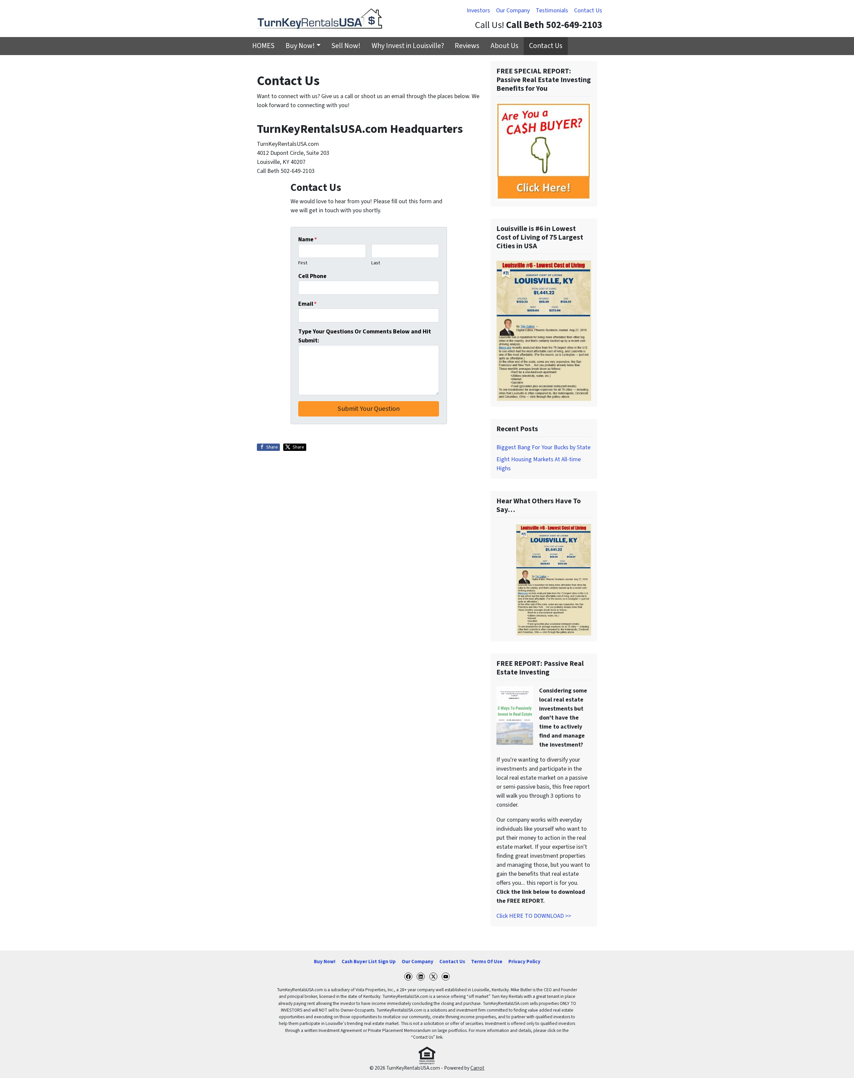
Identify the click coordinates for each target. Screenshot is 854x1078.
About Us (504, 46)
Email (307, 304)
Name (307, 239)
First (302, 262)
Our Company (513, 10)
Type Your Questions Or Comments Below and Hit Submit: (364, 336)
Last (375, 262)
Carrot (477, 1068)
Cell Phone (312, 276)
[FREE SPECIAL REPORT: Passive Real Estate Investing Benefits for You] (543, 151)
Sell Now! (346, 46)
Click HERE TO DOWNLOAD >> (533, 916)
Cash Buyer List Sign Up (369, 961)
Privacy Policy (524, 961)
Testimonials (552, 10)
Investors (478, 10)
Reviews (467, 46)
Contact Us (588, 10)
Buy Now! (300, 46)
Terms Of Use (486, 961)
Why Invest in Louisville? (408, 46)
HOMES (263, 46)
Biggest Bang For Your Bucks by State (543, 447)
